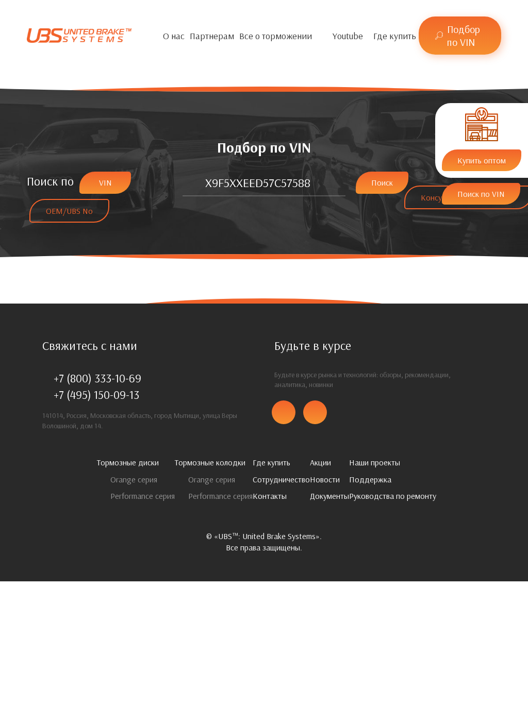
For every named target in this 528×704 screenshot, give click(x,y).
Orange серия (132, 479)
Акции (320, 462)
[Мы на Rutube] (368, 36)
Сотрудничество (281, 479)
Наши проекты (374, 462)
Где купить (394, 36)
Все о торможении (275, 36)
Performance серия (141, 496)
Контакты (270, 496)
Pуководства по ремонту (392, 496)
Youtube (348, 36)
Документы (329, 496)
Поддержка (370, 479)
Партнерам (212, 36)
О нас (174, 36)
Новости (325, 479)
